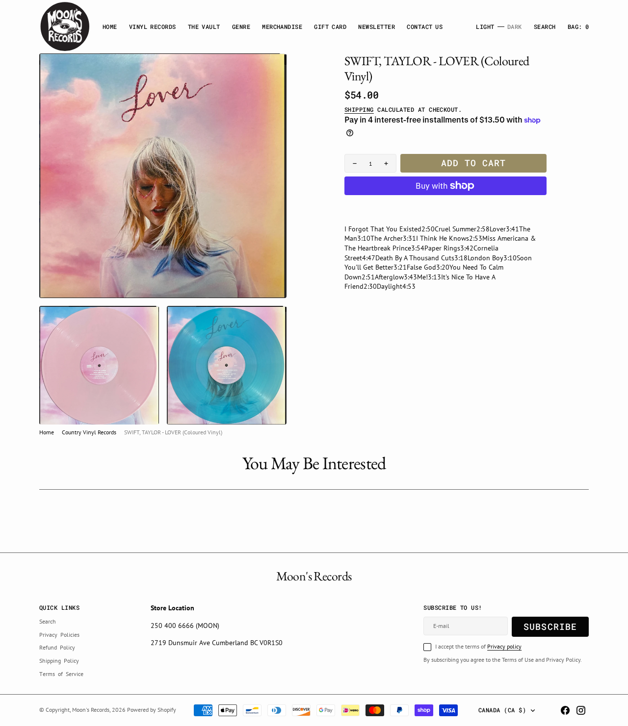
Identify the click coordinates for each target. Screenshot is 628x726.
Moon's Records (90, 709)
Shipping (359, 109)
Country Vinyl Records (89, 432)
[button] (578, 27)
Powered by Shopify (151, 709)
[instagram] (581, 710)
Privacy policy (504, 646)
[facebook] (565, 710)
